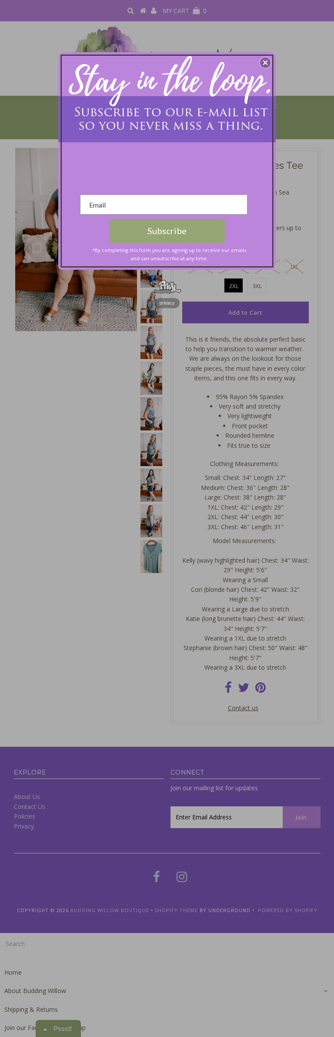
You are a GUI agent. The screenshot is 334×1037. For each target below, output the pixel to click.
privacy (167, 303)
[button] (265, 62)
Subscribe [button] (167, 230)
